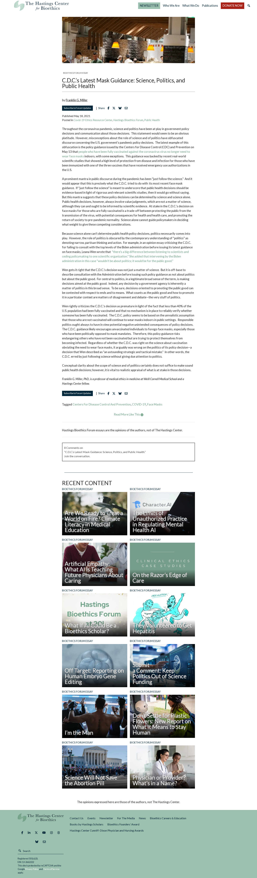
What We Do (190, 5)
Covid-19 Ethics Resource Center (93, 120)
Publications (210, 5)
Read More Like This (127, 414)
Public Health (152, 120)
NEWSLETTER (149, 5)
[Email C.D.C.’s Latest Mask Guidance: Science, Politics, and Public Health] (127, 108)
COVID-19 (139, 404)
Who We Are (171, 5)
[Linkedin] (29, 832)
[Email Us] (44, 842)
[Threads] (58, 832)
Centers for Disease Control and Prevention (102, 404)
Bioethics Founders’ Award (123, 824)
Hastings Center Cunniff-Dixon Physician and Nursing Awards (107, 830)
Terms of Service (51, 869)
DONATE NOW (232, 5)
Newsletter (106, 818)
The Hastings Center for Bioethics (41, 6)
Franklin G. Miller (77, 100)
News (142, 818)
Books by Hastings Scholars (86, 824)
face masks (154, 404)
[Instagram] (51, 832)
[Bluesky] (36, 842)
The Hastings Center (41, 820)
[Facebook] (22, 832)
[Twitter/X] (36, 832)
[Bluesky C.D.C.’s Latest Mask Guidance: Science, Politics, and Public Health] (121, 108)
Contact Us (76, 818)
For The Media (126, 818)
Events (91, 818)
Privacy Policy (32, 869)
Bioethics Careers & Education (168, 818)
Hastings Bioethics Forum (128, 120)
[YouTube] (44, 832)
